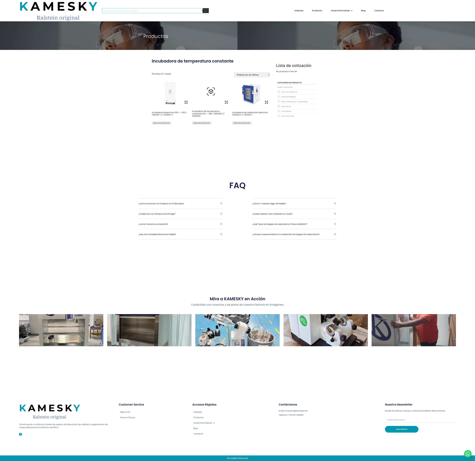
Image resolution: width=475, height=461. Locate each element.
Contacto (379, 10)
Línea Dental (286, 106)
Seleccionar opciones (161, 123)
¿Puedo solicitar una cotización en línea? (272, 213)
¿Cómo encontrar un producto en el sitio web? (161, 203)
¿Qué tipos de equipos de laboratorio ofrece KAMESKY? (279, 224)
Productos (317, 10)
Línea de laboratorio (289, 92)
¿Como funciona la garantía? (153, 224)
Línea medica (286, 111)
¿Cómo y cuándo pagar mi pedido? (269, 203)
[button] (181, 205)
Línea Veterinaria (287, 116)
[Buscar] (206, 10)
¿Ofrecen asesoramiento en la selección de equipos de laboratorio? (286, 234)
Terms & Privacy (127, 417)
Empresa (299, 10)
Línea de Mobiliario (288, 97)
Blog (363, 10)
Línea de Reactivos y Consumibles (294, 102)
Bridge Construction (285, 87)
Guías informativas (340, 10)
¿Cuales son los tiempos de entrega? (157, 213)
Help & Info (125, 412)
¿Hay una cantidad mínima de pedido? (157, 234)
